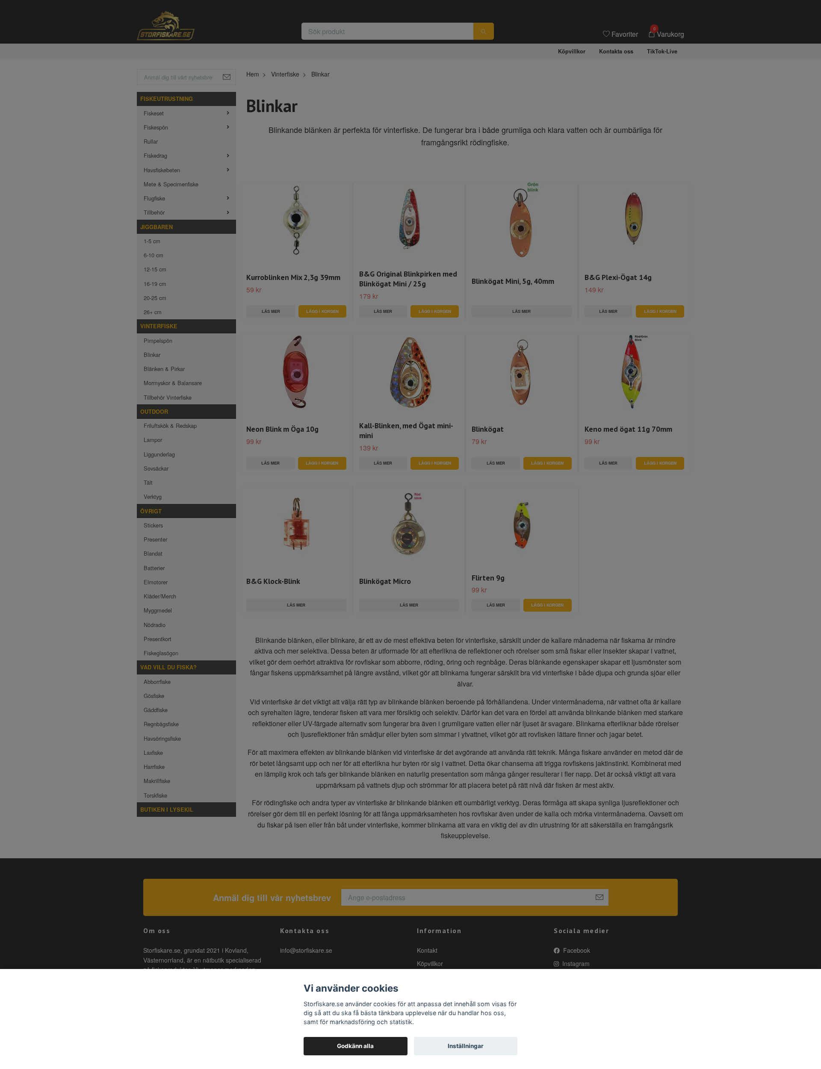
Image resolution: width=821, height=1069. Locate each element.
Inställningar (466, 1045)
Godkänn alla (355, 1045)
